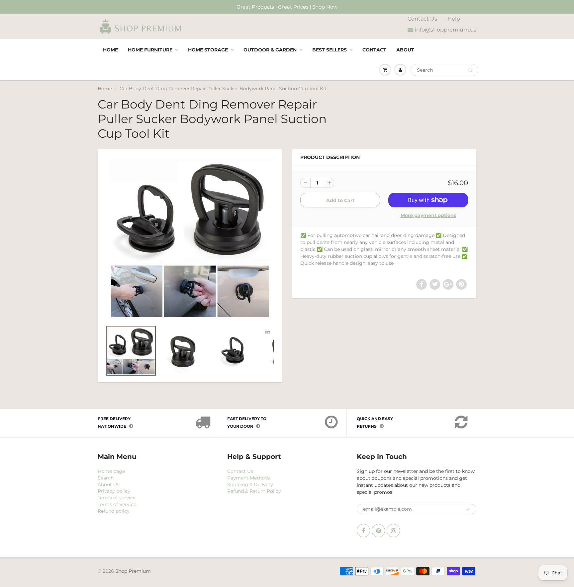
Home (110, 50)
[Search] (470, 70)
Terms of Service (117, 504)
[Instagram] (393, 530)
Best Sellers (329, 50)
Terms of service (117, 498)
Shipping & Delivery (250, 484)
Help (453, 19)
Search (106, 478)
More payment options (428, 215)
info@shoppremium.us (445, 30)
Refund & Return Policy (254, 491)
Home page (111, 471)
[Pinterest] (378, 530)
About (405, 50)
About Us (108, 484)
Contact (374, 50)
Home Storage (208, 50)
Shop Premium (133, 571)
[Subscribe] (468, 509)
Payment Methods (248, 478)
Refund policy (114, 511)
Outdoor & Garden (270, 50)
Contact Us (422, 19)
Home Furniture (150, 50)
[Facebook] (363, 530)
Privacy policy (114, 491)
